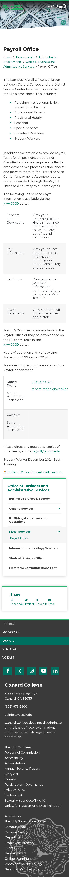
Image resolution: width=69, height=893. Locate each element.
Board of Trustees (18, 747)
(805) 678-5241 (42, 382)
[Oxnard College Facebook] (7, 671)
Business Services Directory (29, 498)
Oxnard (8, 640)
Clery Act (11, 774)
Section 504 (13, 795)
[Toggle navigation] (61, 6)
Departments (25, 57)
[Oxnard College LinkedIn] (55, 671)
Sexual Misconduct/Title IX (25, 800)
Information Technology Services (33, 548)
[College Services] (59, 508)
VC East (8, 657)
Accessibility (14, 758)
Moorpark (11, 632)
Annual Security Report (22, 768)
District (9, 624)
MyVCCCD (11, 203)
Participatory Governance (24, 784)
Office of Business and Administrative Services (28, 488)
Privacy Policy (15, 790)
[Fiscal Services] (59, 531)
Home (7, 57)
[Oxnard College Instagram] (31, 671)
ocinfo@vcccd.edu (18, 715)
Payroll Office (19, 538)
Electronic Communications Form (33, 568)
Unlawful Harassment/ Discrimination (33, 806)
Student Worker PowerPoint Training (35, 472)
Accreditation (15, 763)
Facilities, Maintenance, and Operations (29, 520)
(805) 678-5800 (16, 707)
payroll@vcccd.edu (46, 451)
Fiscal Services (20, 531)
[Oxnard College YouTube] (43, 671)
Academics (13, 816)
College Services (21, 508)
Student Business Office (26, 558)
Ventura (9, 649)
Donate (10, 779)
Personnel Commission (22, 752)
